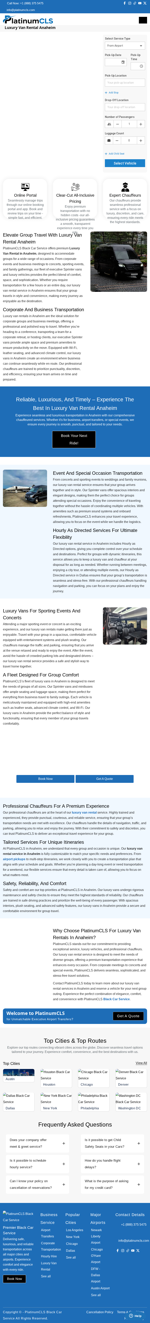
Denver (123, 1084)
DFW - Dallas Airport (95, 1275)
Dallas (10, 1108)
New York (50, 1108)
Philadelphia (90, 1108)
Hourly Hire (49, 1256)
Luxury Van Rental (49, 1266)
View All (141, 1063)
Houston (49, 1084)
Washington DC (129, 1108)
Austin (10, 1079)
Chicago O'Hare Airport (97, 1256)
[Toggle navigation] (143, 20)
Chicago (87, 1084)
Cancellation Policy (99, 1312)
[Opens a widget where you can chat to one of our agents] (135, 1316)
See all (46, 1276)
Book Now (45, 778)
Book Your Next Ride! (74, 439)
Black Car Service (116, 999)
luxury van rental (84, 812)
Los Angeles (74, 1230)
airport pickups (14, 859)
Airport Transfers (47, 1233)
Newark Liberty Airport (96, 1236)
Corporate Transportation (50, 1246)
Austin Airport (100, 1288)
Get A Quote (128, 1016)
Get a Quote (104, 778)
